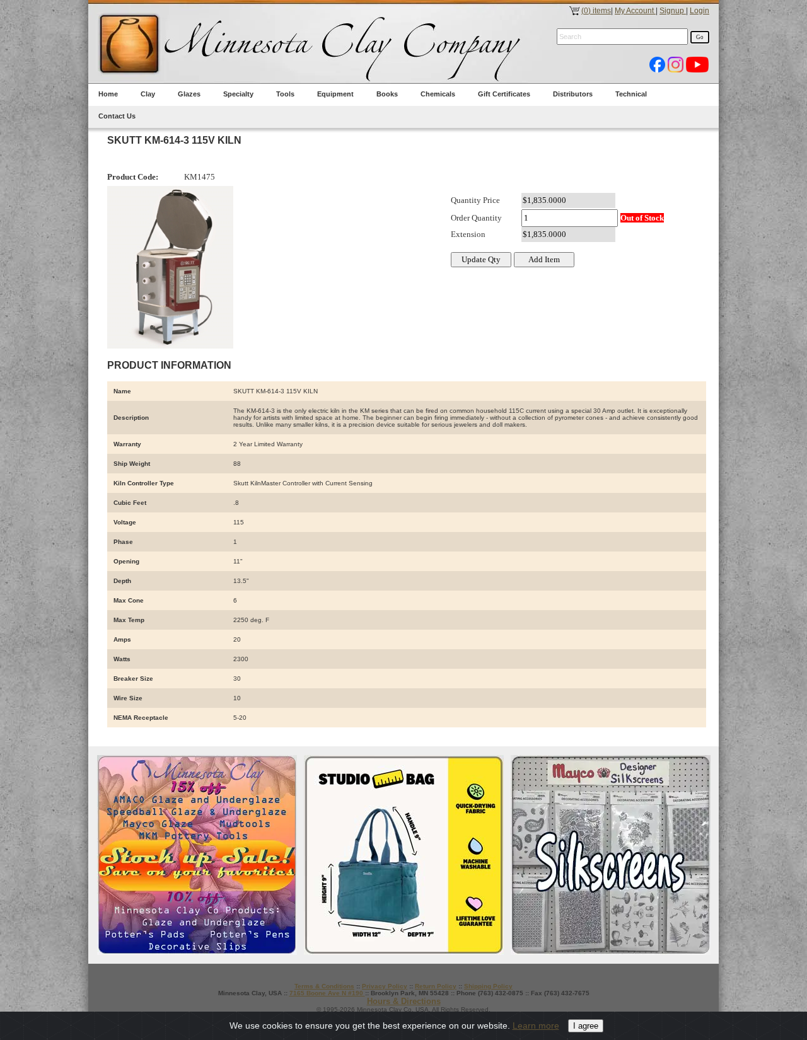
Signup (672, 10)
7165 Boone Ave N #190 (327, 993)
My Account (635, 10)
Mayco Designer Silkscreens (611, 855)
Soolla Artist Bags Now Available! (404, 855)
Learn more (536, 1025)
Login (699, 10)
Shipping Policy (488, 986)
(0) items (596, 10)
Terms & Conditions (324, 986)
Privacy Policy (384, 986)
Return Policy (435, 986)
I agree (585, 1026)
